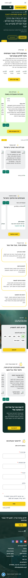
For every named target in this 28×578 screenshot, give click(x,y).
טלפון (23, 483)
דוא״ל (23, 473)
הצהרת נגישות (10, 574)
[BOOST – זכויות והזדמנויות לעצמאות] (7, 7)
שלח (14, 504)
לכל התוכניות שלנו (14, 131)
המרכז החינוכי (10, 556)
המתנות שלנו (23, 553)
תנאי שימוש (18, 574)
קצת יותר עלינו (14, 79)
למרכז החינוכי (20, 7)
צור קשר (21, 525)
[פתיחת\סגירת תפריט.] (25, 2)
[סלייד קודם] (5, 41)
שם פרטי (22, 452)
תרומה (25, 548)
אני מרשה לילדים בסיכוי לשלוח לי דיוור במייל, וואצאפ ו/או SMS (14, 497)
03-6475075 (23, 562)
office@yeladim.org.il (21, 567)
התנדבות (24, 551)
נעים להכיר (11, 548)
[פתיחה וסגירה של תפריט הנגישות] (3, 574)
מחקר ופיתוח (10, 553)
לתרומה (22, 35)
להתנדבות (12, 35)
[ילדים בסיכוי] (6, 3)
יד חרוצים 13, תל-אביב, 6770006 (18, 564)
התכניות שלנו (10, 551)
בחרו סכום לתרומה (20, 333)
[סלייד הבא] (2, 41)
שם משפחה (21, 462)
